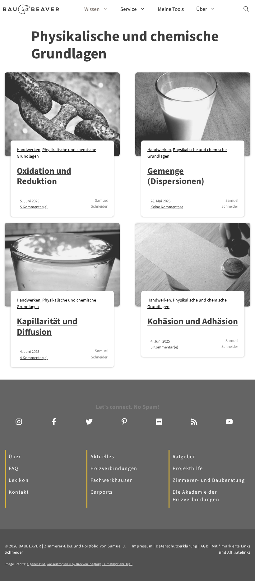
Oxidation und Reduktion (44, 176)
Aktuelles (102, 456)
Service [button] (128, 9)
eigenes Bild (36, 564)
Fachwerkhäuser (111, 480)
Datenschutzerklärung (176, 546)
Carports (101, 492)
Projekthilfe (188, 468)
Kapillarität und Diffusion (47, 326)
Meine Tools (171, 9)
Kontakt (19, 492)
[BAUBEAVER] (31, 9)
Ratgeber (184, 456)
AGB (204, 546)
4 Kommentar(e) (34, 358)
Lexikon (19, 480)
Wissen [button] (92, 9)
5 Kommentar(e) (34, 207)
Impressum (142, 546)
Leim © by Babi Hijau (117, 564)
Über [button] (201, 9)
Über (15, 456)
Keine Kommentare (167, 207)
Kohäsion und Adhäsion (192, 321)
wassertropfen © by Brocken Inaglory (74, 564)
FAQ (14, 468)
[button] (246, 9)
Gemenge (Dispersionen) (175, 176)
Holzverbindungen (113, 468)
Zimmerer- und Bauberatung (209, 480)
